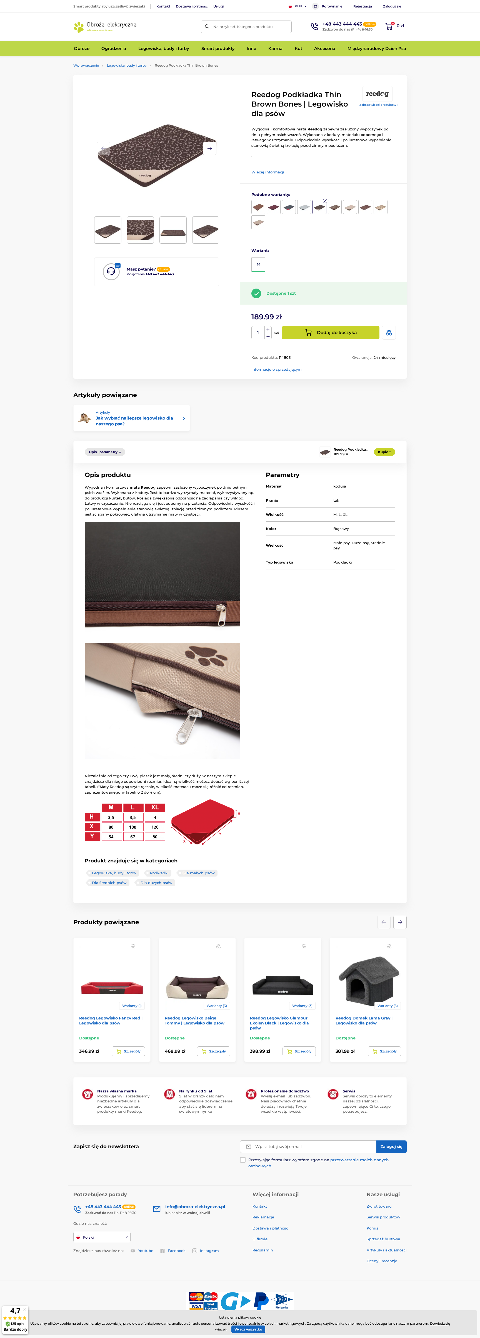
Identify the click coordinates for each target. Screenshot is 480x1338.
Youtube (145, 1250)
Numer (258, 332)
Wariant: (260, 250)
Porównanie (332, 6)
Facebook (177, 1250)
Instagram (209, 1250)
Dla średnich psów (109, 882)
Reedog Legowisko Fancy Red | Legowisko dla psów (110, 1021)
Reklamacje (263, 1217)
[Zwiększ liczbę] (268, 329)
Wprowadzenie (86, 65)
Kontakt (163, 6)
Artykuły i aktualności (387, 1250)
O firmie (260, 1239)
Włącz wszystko (248, 1329)
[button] (209, 148)
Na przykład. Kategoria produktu (243, 26)
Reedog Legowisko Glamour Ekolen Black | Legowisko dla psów (279, 1023)
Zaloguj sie (392, 6)
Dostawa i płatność (192, 6)
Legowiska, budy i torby (127, 65)
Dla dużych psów (156, 882)
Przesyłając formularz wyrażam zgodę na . (318, 1162)
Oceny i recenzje (382, 1261)
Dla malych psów (198, 873)
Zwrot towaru (379, 1206)
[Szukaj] (207, 27)
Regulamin (262, 1250)
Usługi (218, 6)
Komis (372, 1228)
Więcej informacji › (268, 172)
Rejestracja (362, 6)
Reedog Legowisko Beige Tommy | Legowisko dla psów (194, 1021)
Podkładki (159, 873)
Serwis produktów (383, 1217)
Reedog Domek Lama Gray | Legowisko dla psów (364, 1021)
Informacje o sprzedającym (276, 369)
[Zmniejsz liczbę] (268, 336)
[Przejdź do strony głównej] (105, 27)
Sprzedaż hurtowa (383, 1239)
